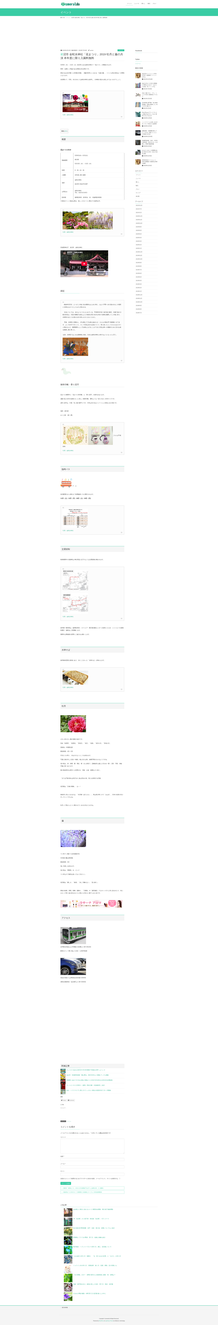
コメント (63, 1137)
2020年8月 (139, 226)
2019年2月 (139, 287)
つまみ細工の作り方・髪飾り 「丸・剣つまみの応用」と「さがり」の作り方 (97, 1256)
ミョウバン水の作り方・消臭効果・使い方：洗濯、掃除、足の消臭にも (95, 1265)
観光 (137, 185)
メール (62, 1164)
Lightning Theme (109, 1320)
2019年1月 (139, 291)
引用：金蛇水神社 (68, 115)
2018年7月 (139, 312)
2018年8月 (139, 309)
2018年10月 (139, 302)
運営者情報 (65, 1307)
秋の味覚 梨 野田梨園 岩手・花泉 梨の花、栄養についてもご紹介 (94, 1228)
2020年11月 (139, 219)
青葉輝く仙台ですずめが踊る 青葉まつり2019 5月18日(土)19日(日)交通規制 (89, 1080)
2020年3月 (139, 241)
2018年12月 (139, 294)
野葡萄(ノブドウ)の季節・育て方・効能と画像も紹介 (89, 1237)
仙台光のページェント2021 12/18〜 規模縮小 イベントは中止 (149, 75)
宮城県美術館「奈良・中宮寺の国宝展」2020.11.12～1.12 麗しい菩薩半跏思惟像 (150, 142)
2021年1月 (139, 212)
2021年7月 (139, 209)
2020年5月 (139, 234)
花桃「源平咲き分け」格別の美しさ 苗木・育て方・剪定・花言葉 (93, 1284)
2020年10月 (139, 223)
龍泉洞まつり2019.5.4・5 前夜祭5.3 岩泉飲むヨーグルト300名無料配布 (82, 1192)
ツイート (138, 63)
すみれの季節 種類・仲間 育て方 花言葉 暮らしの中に (89, 1293)
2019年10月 (139, 259)
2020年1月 (139, 248)
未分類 (137, 196)
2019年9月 (139, 262)
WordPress (101, 1320)
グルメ (137, 189)
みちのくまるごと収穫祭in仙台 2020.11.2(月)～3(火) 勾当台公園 (150, 152)
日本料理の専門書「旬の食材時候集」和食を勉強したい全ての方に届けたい (150, 104)
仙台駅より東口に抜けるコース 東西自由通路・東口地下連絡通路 (93, 1209)
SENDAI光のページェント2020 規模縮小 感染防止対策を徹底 (149, 161)
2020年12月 (139, 216)
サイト (62, 1171)
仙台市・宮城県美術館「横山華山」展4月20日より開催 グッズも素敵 (87, 1075)
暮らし (137, 182)
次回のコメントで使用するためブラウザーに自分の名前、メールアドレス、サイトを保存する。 (89, 1178)
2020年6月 (139, 230)
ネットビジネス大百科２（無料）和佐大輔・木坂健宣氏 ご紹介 (85, 1085)
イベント (121, 50)
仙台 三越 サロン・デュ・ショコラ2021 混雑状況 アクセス (149, 94)
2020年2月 (139, 244)
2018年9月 (139, 305)
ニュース (138, 178)
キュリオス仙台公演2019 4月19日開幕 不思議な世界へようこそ (85, 1070)
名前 (62, 1156)
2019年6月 (139, 273)
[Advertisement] (109, 32)
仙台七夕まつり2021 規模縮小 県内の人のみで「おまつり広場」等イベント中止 (149, 85)
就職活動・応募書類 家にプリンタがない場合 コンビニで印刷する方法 (149, 132)
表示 (66, 131)
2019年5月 (139, 277)
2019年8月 (139, 266)
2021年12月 (139, 205)
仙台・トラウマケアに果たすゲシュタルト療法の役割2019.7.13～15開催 (88, 1090)
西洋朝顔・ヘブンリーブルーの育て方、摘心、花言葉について (92, 1246)
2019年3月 (139, 284)
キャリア (138, 192)
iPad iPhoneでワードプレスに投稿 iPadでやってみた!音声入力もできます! (149, 114)
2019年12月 (139, 252)
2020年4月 (139, 237)
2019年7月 (139, 269)
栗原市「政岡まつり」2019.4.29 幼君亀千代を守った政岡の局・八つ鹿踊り (83, 1188)
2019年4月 (139, 280)
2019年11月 (139, 255)
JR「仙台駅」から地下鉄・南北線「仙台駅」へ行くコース (91, 1218)
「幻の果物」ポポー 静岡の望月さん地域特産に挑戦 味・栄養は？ (95, 1275)
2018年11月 (139, 298)
